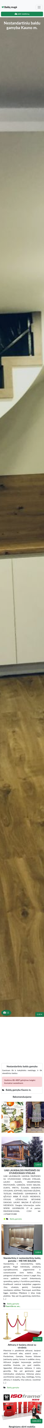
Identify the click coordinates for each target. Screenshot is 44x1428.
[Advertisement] (22, 1040)
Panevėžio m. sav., (12, 1306)
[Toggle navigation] (39, 7)
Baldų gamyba (16, 1219)
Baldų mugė (10, 7)
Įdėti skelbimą (23, 14)
